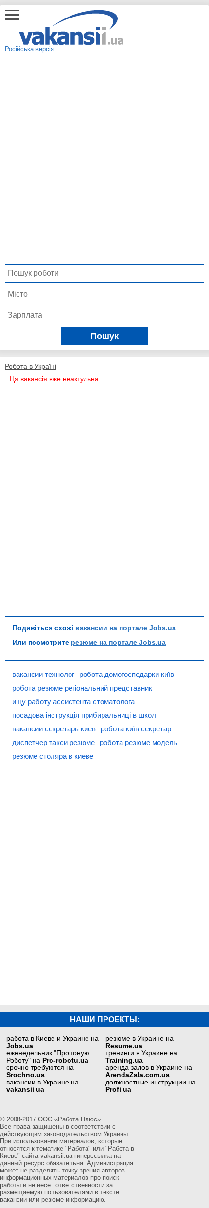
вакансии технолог (43, 674)
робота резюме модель (138, 742)
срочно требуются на (40, 1071)
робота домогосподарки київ (126, 674)
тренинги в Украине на (141, 1056)
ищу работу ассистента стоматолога (73, 701)
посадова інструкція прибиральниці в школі (84, 715)
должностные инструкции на (150, 1086)
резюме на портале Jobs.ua (118, 642)
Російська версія (29, 49)
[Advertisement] (104, 157)
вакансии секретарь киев (54, 729)
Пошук (104, 336)
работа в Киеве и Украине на (52, 1042)
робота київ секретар (136, 729)
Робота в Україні (30, 366)
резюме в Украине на (139, 1042)
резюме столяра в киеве (52, 756)
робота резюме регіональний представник (82, 688)
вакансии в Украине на (42, 1086)
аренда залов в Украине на (148, 1071)
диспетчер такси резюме (53, 742)
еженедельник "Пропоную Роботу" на (47, 1056)
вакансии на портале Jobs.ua (125, 628)
